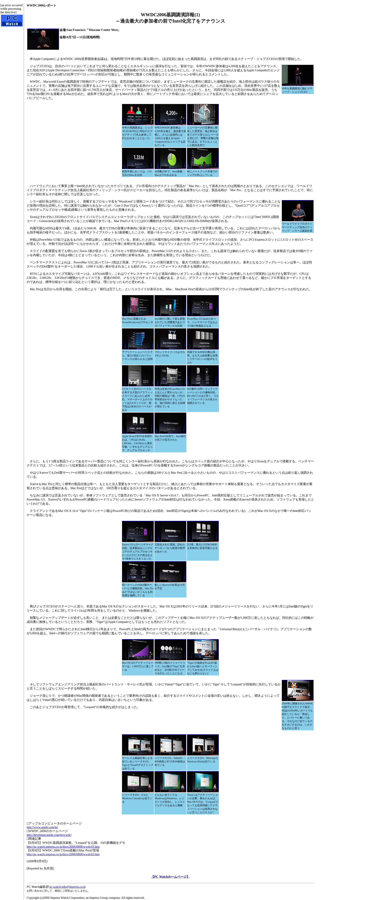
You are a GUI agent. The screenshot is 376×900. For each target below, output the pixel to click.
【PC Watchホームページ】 (170, 876)
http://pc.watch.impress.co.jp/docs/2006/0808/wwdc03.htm (63, 846)
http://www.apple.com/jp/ (42, 827)
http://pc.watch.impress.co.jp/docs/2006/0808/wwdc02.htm (63, 854)
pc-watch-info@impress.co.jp (67, 886)
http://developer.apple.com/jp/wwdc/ (49, 835)
